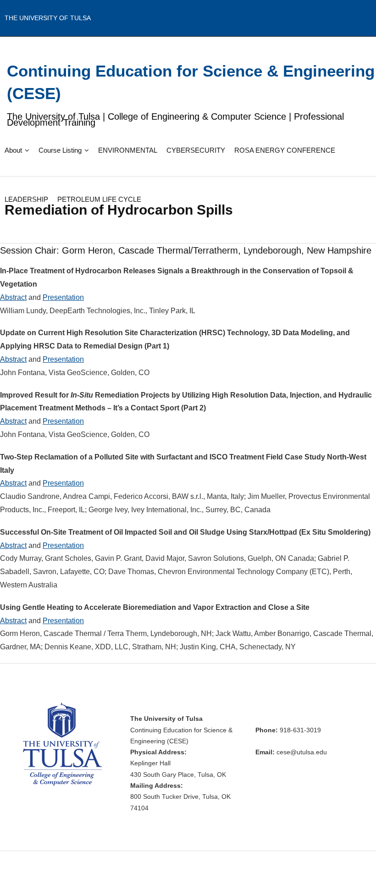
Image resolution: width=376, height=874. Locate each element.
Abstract (13, 297)
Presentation (63, 297)
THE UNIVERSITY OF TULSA (48, 18)
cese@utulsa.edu (301, 752)
